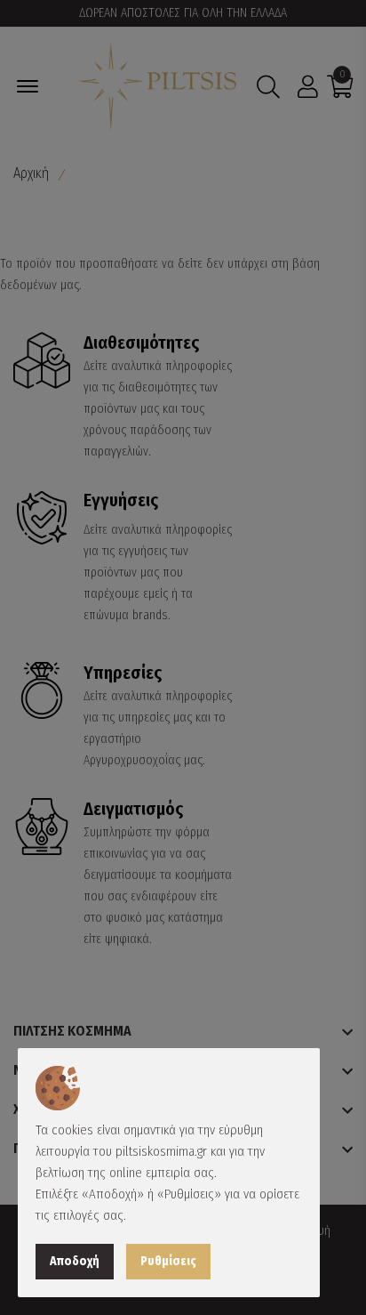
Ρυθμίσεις (168, 1261)
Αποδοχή (74, 1261)
